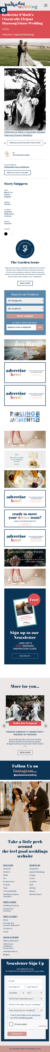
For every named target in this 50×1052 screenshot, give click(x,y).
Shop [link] (5, 888)
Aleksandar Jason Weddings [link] (16, 167)
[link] (3, 10)
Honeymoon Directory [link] (8, 910)
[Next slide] (46, 726)
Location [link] (32, 882)
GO (39, 327)
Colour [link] (32, 878)
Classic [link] (7, 195)
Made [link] (5, 875)
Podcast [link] (6, 885)
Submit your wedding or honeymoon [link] (8, 946)
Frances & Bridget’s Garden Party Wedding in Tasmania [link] (25, 733)
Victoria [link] (7, 216)
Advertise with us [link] (10, 951)
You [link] (4, 878)
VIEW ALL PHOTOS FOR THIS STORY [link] (25, 143)
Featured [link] (7, 34)
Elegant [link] (7, 197)
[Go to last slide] (4, 726)
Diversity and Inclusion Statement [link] (11, 924)
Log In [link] (5, 932)
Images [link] (32, 875)
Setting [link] (32, 888)
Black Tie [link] (8, 192)
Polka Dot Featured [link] (25, 723)
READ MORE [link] (25, 283)
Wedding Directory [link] (11, 906)
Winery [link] (7, 204)
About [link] (5, 920)
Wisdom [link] (6, 872)
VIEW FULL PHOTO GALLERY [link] (17, 173)
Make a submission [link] (10, 941)
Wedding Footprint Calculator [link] (11, 895)
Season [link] (32, 891)
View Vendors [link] (25, 316)
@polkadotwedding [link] (25, 775)
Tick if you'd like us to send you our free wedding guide (25, 1016)
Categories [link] (33, 869)
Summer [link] (7, 224)
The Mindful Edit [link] (10, 891)
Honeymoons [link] (8, 882)
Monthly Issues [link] (35, 894)
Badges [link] (6, 955)
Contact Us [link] (7, 928)
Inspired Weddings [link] (24, 34)
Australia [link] (8, 212)
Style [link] (31, 885)
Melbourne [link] (9, 214)
